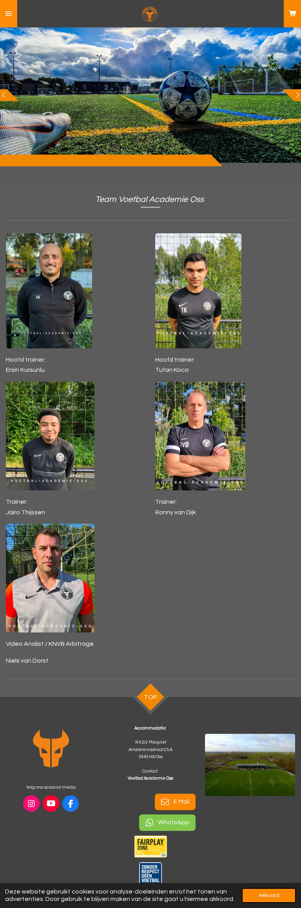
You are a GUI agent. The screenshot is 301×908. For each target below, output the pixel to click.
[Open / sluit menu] (8, 13)
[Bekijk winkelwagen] (292, 13)
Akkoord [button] (268, 895)
